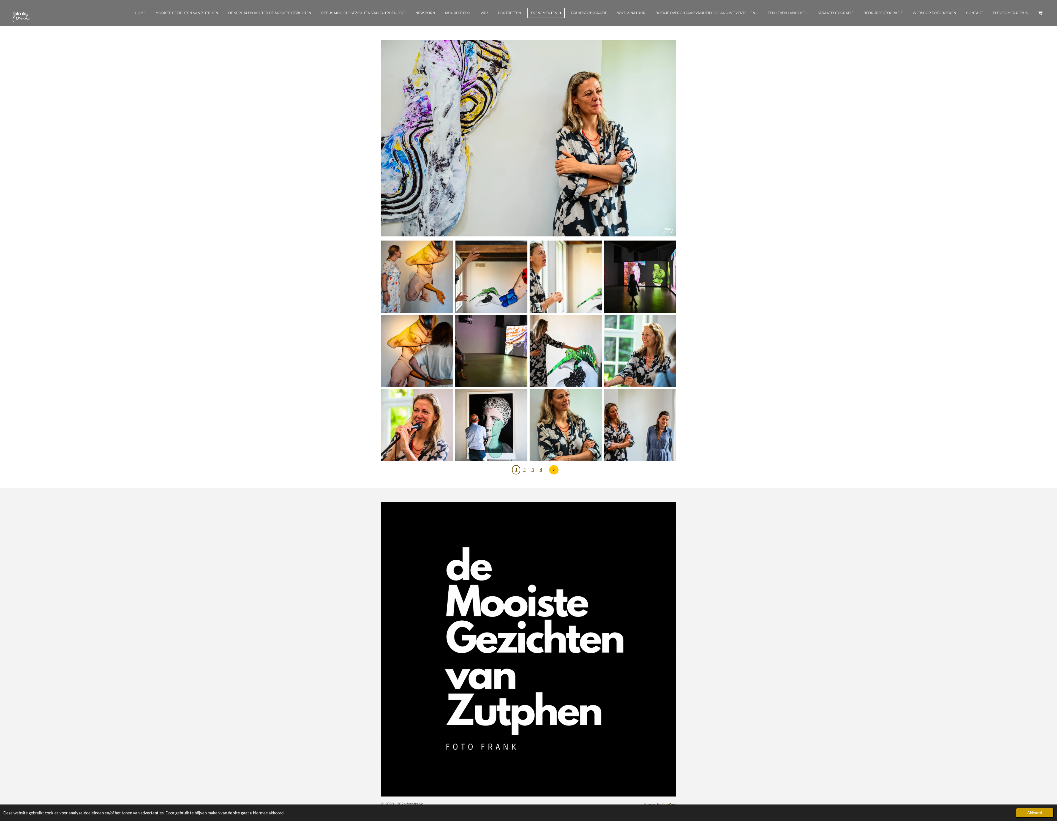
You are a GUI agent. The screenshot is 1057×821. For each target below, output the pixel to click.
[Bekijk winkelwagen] (1040, 13)
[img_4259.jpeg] (417, 276)
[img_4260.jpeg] (565, 276)
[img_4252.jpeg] (417, 425)
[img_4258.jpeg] (417, 351)
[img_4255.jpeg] (491, 425)
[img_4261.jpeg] (491, 276)
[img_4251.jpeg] (565, 425)
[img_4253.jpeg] (640, 351)
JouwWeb (668, 804)
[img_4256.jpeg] (640, 276)
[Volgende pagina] (554, 469)
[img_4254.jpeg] (565, 351)
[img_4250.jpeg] (640, 425)
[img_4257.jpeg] (491, 351)
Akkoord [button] (1034, 813)
